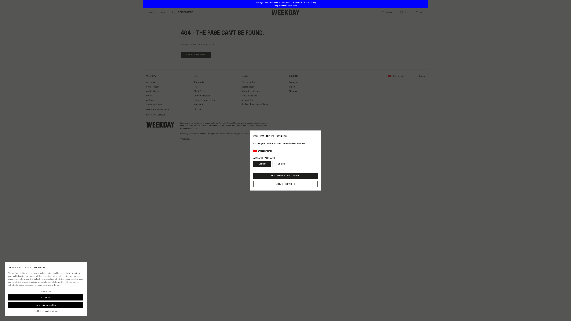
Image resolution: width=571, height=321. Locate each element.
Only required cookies (46, 305)
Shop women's (280, 5)
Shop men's (292, 5)
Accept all (45, 297)
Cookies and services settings (46, 311)
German (262, 164)
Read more (46, 291)
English (281, 164)
